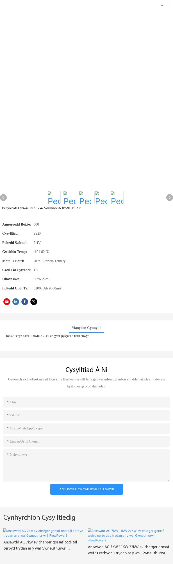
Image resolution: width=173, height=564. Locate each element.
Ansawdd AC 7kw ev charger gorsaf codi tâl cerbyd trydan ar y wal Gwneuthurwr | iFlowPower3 (40, 546)
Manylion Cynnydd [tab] (87, 328)
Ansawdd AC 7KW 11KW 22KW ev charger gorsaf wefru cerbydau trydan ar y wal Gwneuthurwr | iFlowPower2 (128, 551)
